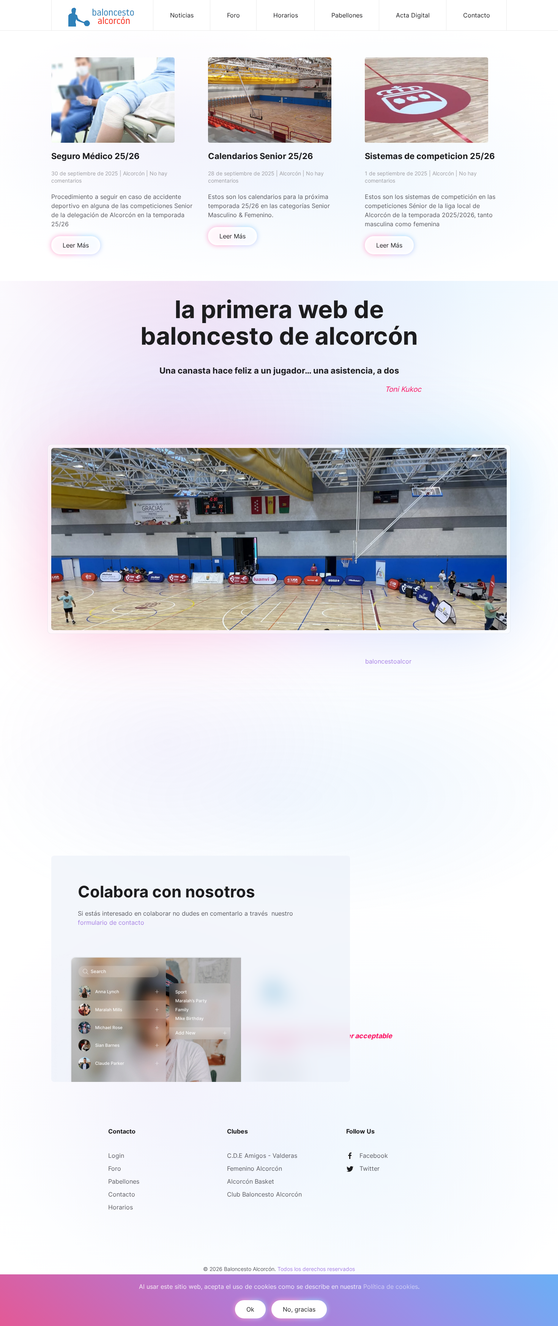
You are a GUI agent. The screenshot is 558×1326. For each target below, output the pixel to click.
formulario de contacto (111, 922)
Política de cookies (390, 1286)
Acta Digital (413, 15)
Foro (233, 15)
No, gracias (299, 1309)
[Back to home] (102, 15)
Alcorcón (134, 173)
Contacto (476, 15)
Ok (250, 1309)
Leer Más (76, 245)
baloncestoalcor (388, 661)
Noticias (182, 15)
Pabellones (347, 15)
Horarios (285, 15)
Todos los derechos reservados (316, 1269)
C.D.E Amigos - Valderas (262, 1155)
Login (116, 1155)
